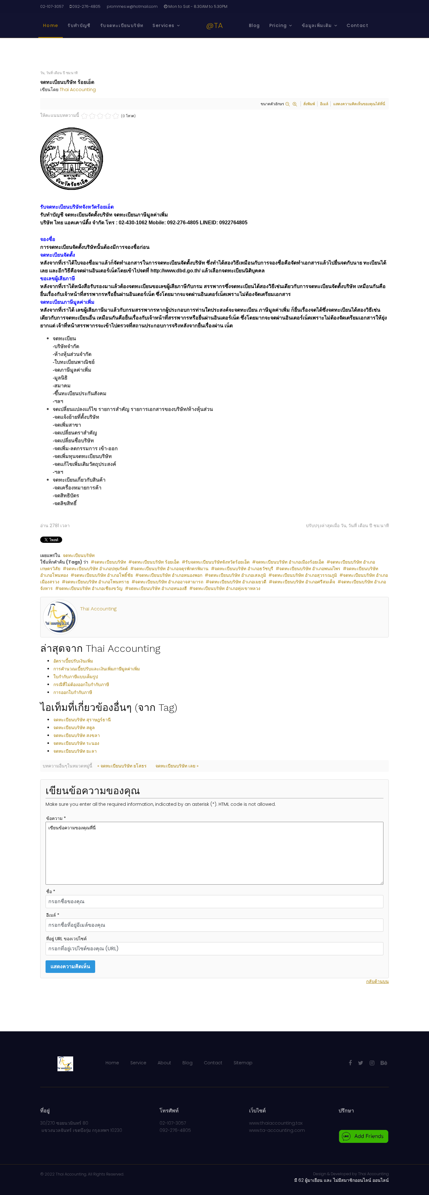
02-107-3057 (51, 6)
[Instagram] (372, 1063)
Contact (357, 25)
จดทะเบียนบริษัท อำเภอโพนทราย (97, 582)
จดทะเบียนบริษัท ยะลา (75, 751)
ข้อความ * (56, 818)
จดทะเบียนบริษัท (79, 555)
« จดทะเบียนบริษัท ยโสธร (122, 766)
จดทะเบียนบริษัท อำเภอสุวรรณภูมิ (304, 575)
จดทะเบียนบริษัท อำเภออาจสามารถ (169, 582)
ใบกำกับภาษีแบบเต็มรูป (75, 677)
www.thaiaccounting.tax (275, 1123)
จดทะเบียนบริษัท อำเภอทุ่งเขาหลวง (226, 588)
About (164, 1063)
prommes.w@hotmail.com (132, 6)
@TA (214, 25)
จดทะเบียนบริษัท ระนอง (76, 743)
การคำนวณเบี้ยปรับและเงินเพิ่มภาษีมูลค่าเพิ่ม (96, 669)
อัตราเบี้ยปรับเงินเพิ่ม (73, 661)
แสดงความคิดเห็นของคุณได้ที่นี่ (359, 103)
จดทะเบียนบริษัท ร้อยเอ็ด (155, 562)
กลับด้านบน (377, 981)
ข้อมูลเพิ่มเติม (317, 25)
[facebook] (350, 1063)
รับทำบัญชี (79, 25)
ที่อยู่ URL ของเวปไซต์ (66, 939)
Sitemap (243, 1063)
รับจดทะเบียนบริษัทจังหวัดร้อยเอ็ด (217, 562)
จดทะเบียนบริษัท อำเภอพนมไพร (309, 568)
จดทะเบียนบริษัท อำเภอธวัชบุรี (244, 568)
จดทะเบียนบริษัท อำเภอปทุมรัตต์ (97, 568)
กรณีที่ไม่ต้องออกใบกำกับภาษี (81, 684)
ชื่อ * (50, 891)
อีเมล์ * (52, 915)
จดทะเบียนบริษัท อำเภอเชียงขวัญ (90, 588)
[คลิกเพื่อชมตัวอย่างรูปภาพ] (214, 159)
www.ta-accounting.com (277, 1130)
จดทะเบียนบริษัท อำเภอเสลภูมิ (237, 575)
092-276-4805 (86, 6)
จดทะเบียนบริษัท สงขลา (76, 735)
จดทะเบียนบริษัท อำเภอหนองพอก (170, 575)
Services (163, 25)
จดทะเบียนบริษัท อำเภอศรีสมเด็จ (303, 582)
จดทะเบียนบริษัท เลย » (176, 766)
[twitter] (360, 1063)
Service (138, 1063)
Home (50, 25)
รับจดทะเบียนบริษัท (122, 25)
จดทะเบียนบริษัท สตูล (74, 727)
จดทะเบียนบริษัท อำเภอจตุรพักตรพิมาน (171, 568)
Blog (254, 25)
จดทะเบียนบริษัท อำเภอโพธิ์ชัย (103, 575)
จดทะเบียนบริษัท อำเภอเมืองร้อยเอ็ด (290, 562)
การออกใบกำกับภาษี (72, 692)
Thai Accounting (78, 89)
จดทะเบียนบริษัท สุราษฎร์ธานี (82, 720)
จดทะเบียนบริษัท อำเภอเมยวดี (237, 582)
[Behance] (384, 1063)
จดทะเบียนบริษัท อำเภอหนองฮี (157, 588)
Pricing (278, 25)
